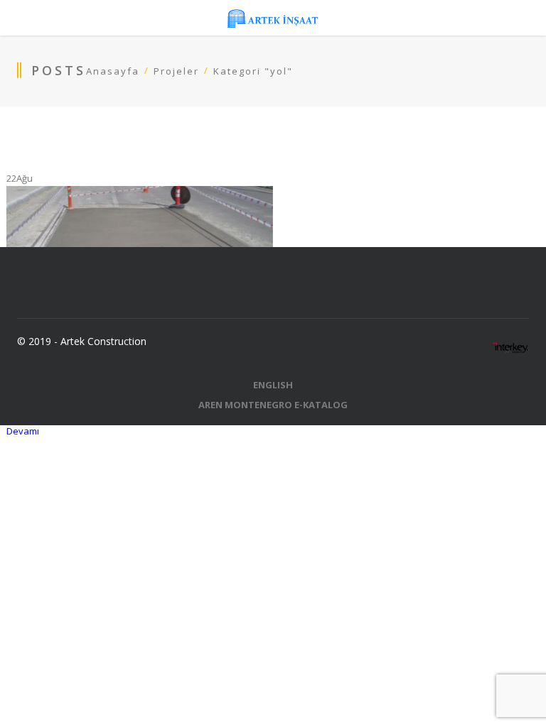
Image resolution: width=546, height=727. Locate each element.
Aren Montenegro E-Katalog (273, 404)
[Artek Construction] (272, 17)
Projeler (176, 71)
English (273, 384)
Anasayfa (112, 71)
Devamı (22, 431)
